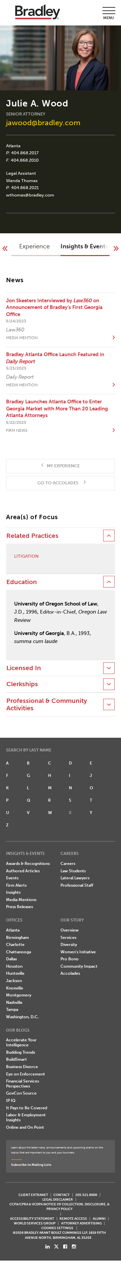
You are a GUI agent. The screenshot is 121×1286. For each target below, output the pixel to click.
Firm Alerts (16, 885)
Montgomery (18, 995)
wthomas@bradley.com (30, 194)
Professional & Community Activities (46, 704)
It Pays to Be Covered (26, 1108)
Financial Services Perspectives (22, 1084)
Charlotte (15, 944)
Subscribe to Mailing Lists (31, 1164)
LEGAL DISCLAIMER (57, 1199)
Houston (14, 966)
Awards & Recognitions (28, 863)
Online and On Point (25, 1127)
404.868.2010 (25, 160)
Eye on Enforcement (25, 1074)
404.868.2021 (25, 187)
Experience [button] (34, 246)
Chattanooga (18, 952)
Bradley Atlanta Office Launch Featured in (55, 358)
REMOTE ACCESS (73, 1218)
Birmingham (17, 937)
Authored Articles (23, 871)
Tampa (12, 1009)
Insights (13, 892)
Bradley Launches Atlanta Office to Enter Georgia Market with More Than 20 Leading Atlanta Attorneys (57, 408)
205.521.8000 (86, 1195)
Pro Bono (70, 959)
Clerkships (22, 684)
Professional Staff (77, 885)
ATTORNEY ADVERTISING (81, 1223)
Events (12, 878)
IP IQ (10, 1100)
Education (21, 582)
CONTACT (61, 1195)
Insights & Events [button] (84, 246)
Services (68, 937)
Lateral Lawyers (75, 878)
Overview (70, 930)
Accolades (70, 973)
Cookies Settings (57, 1228)
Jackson (14, 980)
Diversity (69, 944)
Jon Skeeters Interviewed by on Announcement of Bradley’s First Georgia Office (54, 307)
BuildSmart (16, 1059)
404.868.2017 (25, 152)
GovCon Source (21, 1093)
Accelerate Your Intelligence (21, 1042)
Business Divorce (22, 1066)
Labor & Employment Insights (26, 1117)
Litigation (26, 556)
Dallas (11, 959)
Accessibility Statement (32, 1218)
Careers (68, 863)
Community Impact (79, 966)
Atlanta (13, 145)
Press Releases (19, 906)
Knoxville (14, 988)
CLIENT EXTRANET (33, 1195)
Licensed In (23, 668)
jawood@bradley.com (43, 122)
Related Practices (32, 536)
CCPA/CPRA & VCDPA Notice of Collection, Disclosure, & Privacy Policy (59, 1206)
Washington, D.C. (22, 1017)
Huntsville (15, 973)
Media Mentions (21, 899)
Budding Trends (20, 1052)
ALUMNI (99, 1218)
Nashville (14, 1002)
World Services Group (34, 1223)
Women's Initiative (78, 952)
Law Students (73, 871)
